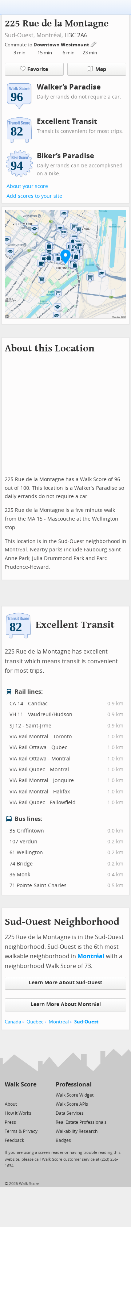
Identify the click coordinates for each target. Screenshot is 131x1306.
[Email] (31, 1094)
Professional (74, 1084)
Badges (63, 1140)
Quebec (35, 1022)
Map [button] (100, 69)
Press (10, 1122)
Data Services (70, 1113)
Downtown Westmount (61, 44)
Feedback (14, 1140)
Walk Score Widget (75, 1095)
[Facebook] (20, 1094)
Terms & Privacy (21, 1131)
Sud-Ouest (86, 1022)
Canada (13, 1022)
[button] (65, 256)
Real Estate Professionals (81, 1122)
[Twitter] (9, 1094)
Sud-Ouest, (20, 35)
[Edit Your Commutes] (94, 43)
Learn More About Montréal (66, 1004)
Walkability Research (77, 1131)
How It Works (18, 1113)
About (11, 1104)
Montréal (48, 35)
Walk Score (20, 1084)
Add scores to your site (34, 196)
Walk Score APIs (72, 1104)
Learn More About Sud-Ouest (65, 983)
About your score (27, 186)
